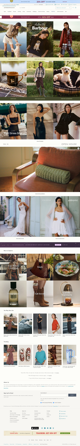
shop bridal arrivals (20, 238)
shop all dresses (40, 141)
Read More (6, 388)
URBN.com (30, 444)
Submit (72, 395)
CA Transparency (18, 444)
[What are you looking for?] (69, 7)
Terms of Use (12, 444)
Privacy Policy (55, 406)
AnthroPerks (63, 413)
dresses (43, 386)
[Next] (79, 17)
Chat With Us (63, 418)
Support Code (36, 444)
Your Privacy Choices (43, 444)
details (17, 4)
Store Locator (63, 411)
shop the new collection (40, 193)
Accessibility (25, 444)
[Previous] (1, 17)
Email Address (43, 392)
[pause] (78, 148)
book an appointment (60, 238)
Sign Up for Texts (64, 416)
